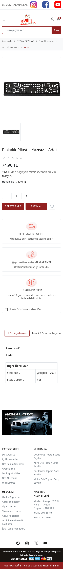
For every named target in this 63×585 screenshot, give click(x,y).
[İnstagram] (34, 4)
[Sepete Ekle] (13, 206)
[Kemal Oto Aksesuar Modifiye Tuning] (27, 19)
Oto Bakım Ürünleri (13, 464)
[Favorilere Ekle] (52, 206)
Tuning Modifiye (11, 473)
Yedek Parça (8, 482)
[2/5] (6, 158)
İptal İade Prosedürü (13, 528)
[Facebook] (46, 4)
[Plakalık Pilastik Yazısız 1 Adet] (31, 89)
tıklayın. (7, 176)
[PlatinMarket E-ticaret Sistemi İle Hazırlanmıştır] (19, 558)
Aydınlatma (8, 468)
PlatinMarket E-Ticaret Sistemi (21, 565)
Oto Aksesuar (9, 478)
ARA (56, 30)
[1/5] (4, 158)
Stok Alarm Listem (12, 511)
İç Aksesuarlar (10, 459)
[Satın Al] (36, 206)
